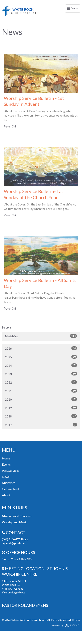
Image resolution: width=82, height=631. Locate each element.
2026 (40, 348)
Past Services (10, 470)
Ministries (40, 336)
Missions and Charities (16, 516)
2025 (40, 357)
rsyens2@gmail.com (13, 543)
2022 (40, 382)
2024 (40, 365)
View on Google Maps (13, 592)
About (6, 495)
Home (6, 458)
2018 (40, 416)
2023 (40, 374)
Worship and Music (14, 522)
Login (76, 620)
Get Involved (10, 489)
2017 (40, 425)
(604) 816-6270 (11, 539)
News (6, 476)
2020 (40, 399)
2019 (40, 408)
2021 (40, 391)
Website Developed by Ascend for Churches (41, 624)
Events (6, 464)
